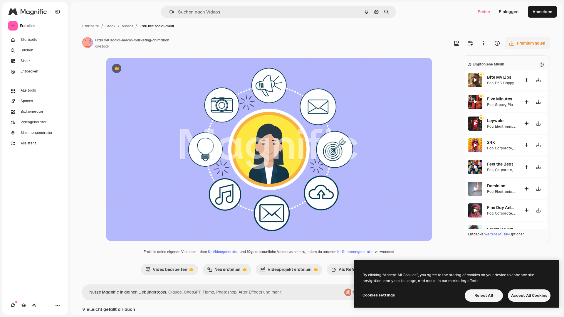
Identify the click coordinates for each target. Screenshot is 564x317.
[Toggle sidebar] (57, 11)
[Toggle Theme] (34, 305)
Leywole (495, 120)
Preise (484, 11)
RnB (498, 83)
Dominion (496, 185)
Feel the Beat (500, 164)
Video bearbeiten (166, 271)
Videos (127, 26)
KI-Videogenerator (223, 251)
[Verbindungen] (13, 305)
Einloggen (508, 11)
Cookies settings (378, 295)
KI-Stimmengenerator (355, 251)
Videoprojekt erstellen (285, 271)
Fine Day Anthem (501, 207)
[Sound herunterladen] (538, 80)
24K (491, 142)
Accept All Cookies (529, 295)
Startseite (90, 26)
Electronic (503, 126)
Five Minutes (499, 99)
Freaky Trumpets (501, 229)
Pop (490, 83)
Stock (110, 26)
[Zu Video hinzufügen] (526, 80)
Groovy (500, 104)
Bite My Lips (499, 77)
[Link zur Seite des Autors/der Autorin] (87, 43)
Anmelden (542, 11)
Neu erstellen (223, 271)
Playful (513, 104)
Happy (508, 83)
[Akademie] (23, 305)
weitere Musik (496, 234)
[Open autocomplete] (169, 12)
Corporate (503, 148)
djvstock (102, 46)
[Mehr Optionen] (483, 43)
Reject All (483, 295)
